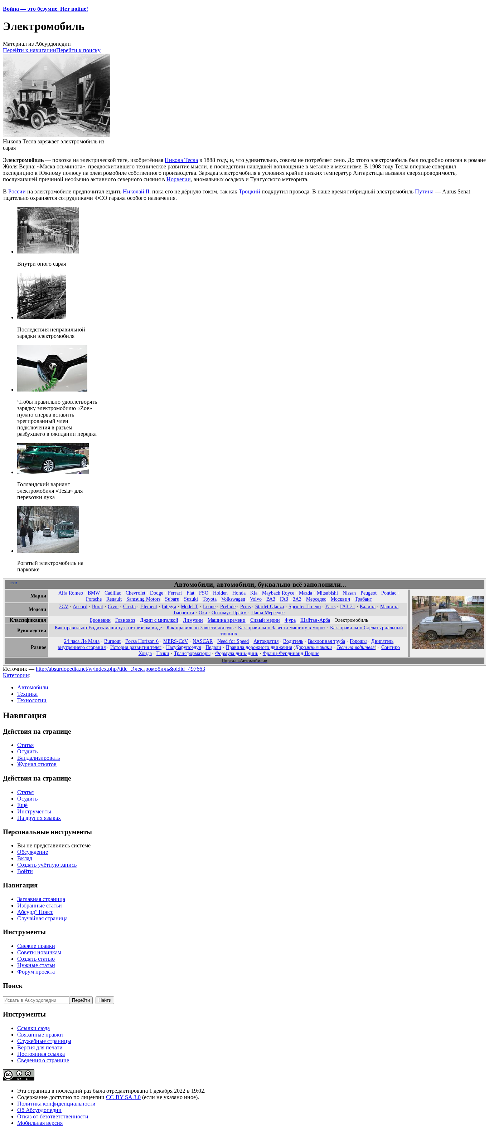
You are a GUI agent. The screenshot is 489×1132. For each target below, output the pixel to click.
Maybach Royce (278, 593)
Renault (114, 599)
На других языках (39, 818)
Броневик (100, 620)
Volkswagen (233, 599)
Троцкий (249, 191)
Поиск (13, 985)
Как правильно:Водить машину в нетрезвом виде (108, 627)
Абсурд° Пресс (35, 912)
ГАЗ (284, 599)
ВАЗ (270, 599)
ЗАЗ (297, 599)
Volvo (256, 599)
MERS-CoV (175, 641)
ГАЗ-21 (347, 606)
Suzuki (191, 599)
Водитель (293, 641)
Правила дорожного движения (259, 647)
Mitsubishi (327, 593)
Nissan (349, 593)
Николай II (136, 191)
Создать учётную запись (47, 865)
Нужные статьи (36, 965)
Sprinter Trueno (305, 606)
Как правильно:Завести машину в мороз (281, 627)
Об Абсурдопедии (39, 1110)
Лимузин (193, 620)
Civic (113, 606)
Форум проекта (36, 972)
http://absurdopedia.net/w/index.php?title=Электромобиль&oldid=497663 (120, 669)
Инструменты (34, 811)
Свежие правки (36, 946)
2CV (63, 606)
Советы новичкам (39, 952)
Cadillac (113, 593)
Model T (189, 606)
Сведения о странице (43, 1060)
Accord (80, 606)
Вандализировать (38, 758)
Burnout (112, 641)
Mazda (305, 593)
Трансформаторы (192, 653)
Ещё (22, 805)
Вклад (24, 858)
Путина (424, 191)
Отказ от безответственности (52, 1116)
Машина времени (227, 620)
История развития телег (135, 647)
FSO (203, 593)
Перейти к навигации (29, 50)
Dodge (156, 593)
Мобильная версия (40, 1123)
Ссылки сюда (33, 1028)
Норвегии (178, 179)
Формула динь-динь (236, 653)
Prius (245, 606)
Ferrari (175, 593)
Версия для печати (40, 1047)
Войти (25, 871)
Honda (239, 593)
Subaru (172, 599)
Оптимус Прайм (229, 612)
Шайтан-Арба (315, 620)
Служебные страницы (44, 1041)
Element (148, 606)
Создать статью (36, 959)
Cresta (129, 606)
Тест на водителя (356, 647)
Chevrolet (135, 593)
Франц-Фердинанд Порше (291, 653)
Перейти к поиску (78, 50)
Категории (16, 675)
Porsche (94, 599)
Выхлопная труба (326, 641)
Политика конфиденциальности (56, 1104)
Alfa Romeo (70, 593)
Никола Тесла (181, 160)
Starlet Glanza (269, 606)
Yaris (330, 606)
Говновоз (125, 620)
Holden (220, 593)
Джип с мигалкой (159, 620)
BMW (94, 593)
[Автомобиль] (448, 647)
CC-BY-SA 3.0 (123, 1097)
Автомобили (32, 687)
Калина (368, 606)
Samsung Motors (143, 599)
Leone (209, 606)
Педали (213, 647)
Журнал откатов (37, 764)
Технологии (32, 700)
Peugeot (368, 593)
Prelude (228, 606)
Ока (203, 612)
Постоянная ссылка (41, 1054)
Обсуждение (32, 852)
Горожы (358, 641)
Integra (169, 606)
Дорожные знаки (313, 647)
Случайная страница (42, 918)
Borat (97, 606)
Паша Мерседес (268, 612)
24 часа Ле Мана (82, 641)
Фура (290, 620)
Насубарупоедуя (183, 647)
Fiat (190, 593)
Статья (25, 745)
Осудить (27, 751)
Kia (253, 593)
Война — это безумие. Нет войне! (45, 9)
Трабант (363, 599)
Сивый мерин (265, 620)
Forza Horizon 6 (142, 641)
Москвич (340, 599)
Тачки (162, 653)
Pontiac (388, 593)
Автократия (266, 641)
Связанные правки (40, 1035)
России (17, 191)
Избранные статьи (39, 905)
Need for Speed (233, 641)
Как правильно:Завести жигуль (199, 627)
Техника (27, 694)
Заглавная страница (41, 899)
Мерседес (316, 599)
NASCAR (203, 641)
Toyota (210, 599)
